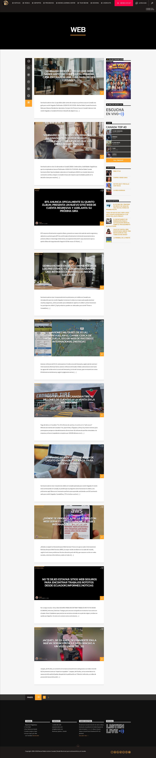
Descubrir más (83, 735)
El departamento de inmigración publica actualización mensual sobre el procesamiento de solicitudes (118, 222)
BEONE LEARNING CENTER (66, 3)
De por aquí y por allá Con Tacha (121, 185)
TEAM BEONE (84, 3)
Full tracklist (118, 160)
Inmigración (38, 60)
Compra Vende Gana (120, 177)
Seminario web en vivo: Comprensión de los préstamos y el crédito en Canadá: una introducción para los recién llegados (69, 270)
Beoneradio (36, 735)
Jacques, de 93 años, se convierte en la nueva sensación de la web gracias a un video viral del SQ (69, 643)
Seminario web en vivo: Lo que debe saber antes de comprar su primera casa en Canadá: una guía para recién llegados (69, 75)
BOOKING (96, 3)
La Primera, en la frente (121, 238)
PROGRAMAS (49, 3)
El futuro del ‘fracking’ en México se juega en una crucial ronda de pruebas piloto (118, 207)
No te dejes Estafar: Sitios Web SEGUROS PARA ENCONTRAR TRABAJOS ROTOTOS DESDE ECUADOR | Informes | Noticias (69, 582)
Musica (37, 190)
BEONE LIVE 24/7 (125, 3)
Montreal (38, 385)
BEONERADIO (38, 92)
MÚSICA (27, 3)
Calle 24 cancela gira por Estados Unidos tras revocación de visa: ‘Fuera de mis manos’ (122, 232)
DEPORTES (37, 3)
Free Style (117, 171)
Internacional (39, 321)
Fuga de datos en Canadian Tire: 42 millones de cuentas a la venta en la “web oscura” (69, 399)
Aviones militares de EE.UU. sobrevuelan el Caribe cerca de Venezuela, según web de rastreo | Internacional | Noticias (69, 337)
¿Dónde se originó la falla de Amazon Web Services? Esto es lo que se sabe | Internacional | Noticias (69, 521)
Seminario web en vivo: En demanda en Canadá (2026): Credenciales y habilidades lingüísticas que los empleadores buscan (69, 139)
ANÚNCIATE (107, 3)
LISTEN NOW (142, 3)
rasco (40, 222)
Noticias (17, 3)
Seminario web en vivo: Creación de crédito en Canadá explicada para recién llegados (69, 460)
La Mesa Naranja (119, 190)
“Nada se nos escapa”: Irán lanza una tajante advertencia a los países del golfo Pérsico (117, 214)
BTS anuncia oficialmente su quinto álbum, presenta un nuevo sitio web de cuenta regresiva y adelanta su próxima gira (69, 206)
